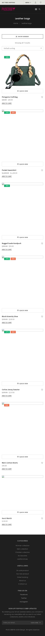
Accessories (22, 556)
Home (16, 23)
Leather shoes (22, 559)
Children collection (22, 552)
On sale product (22, 570)
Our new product (22, 574)
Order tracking (22, 577)
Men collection (22, 549)
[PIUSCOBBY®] (8, 9)
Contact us (22, 584)
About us (22, 580)
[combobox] (22, 48)
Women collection (23, 546)
